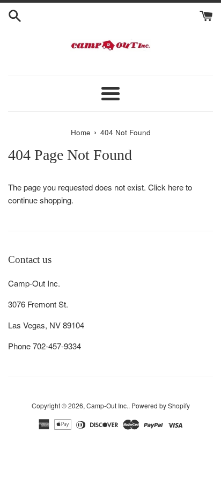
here (175, 187)
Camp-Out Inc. (107, 405)
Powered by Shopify (160, 405)
